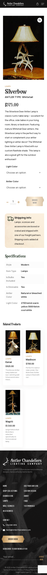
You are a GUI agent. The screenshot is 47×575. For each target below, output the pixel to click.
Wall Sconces (8, 506)
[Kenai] (12, 342)
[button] (42, 4)
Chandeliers (8, 496)
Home (5, 486)
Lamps (5, 501)
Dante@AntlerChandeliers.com (18, 530)
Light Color (12, 166)
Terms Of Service (10, 570)
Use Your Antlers (31, 486)
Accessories (8, 511)
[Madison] (33, 341)
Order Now (34, 202)
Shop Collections (10, 491)
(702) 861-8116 (11, 525)
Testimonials (29, 506)
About (26, 496)
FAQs (26, 501)
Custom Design (30, 491)
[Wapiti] (12, 402)
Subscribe (41, 557)
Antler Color (12, 181)
